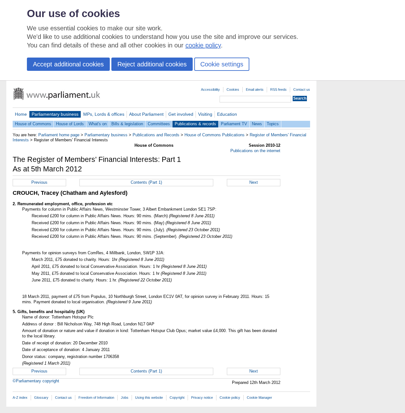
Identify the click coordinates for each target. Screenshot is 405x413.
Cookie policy (230, 397)
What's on (98, 123)
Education (227, 114)
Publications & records (195, 123)
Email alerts (255, 89)
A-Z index (20, 397)
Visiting (205, 114)
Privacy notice (202, 397)
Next (253, 182)
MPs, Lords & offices (103, 114)
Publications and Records (156, 135)
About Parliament (146, 114)
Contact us (301, 89)
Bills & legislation (127, 123)
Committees (159, 123)
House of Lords (70, 123)
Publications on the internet (255, 150)
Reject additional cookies (152, 64)
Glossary (41, 397)
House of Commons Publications (214, 135)
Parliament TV (234, 123)
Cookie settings (221, 64)
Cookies (233, 89)
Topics (273, 123)
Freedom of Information (96, 397)
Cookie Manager (259, 397)
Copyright (177, 397)
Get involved (180, 114)
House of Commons (33, 123)
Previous (39, 182)
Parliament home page (58, 135)
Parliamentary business (55, 114)
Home (21, 114)
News (257, 123)
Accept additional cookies (68, 64)
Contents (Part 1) (146, 182)
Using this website (149, 397)
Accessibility (210, 89)
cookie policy (203, 45)
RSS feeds (278, 89)
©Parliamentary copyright (36, 381)
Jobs (124, 397)
